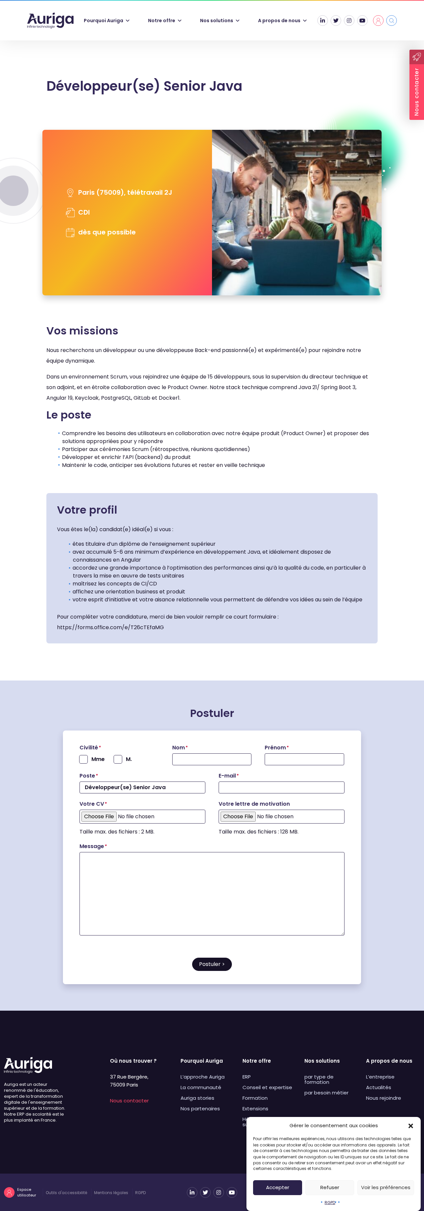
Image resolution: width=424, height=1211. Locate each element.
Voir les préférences (385, 1187)
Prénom (277, 747)
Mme (98, 759)
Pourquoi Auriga (103, 20)
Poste (89, 776)
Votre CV (93, 804)
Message (93, 846)
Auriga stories (197, 1097)
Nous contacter (129, 1100)
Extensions (255, 1108)
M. (129, 759)
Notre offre (161, 20)
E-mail (229, 776)
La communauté (201, 1087)
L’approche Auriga (203, 1076)
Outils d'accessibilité (66, 1192)
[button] (410, 1125)
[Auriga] (50, 20)
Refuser (329, 1187)
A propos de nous (279, 20)
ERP (246, 1076)
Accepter (277, 1187)
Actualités (378, 1087)
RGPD (330, 1202)
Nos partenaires (200, 1108)
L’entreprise (380, 1076)
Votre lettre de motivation (254, 804)
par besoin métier (326, 1092)
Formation (255, 1097)
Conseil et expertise (267, 1087)
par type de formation (319, 1079)
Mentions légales (111, 1192)
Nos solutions (216, 20)
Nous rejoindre (383, 1097)
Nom (180, 747)
